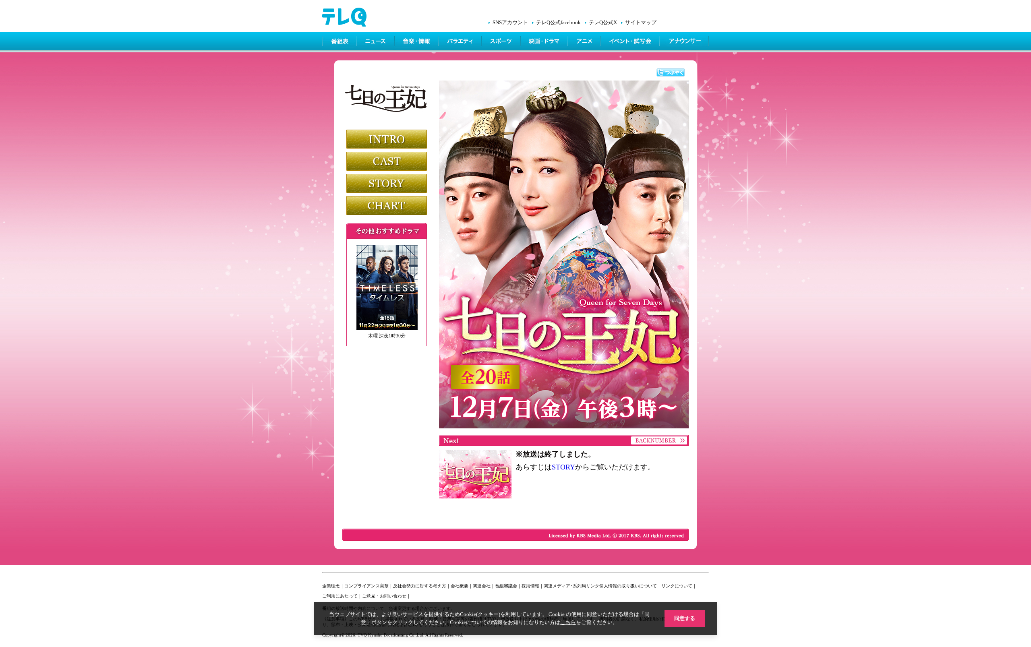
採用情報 (530, 585)
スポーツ (501, 42)
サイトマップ (640, 22)
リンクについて (676, 585)
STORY (386, 183)
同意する (684, 618)
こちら (568, 622)
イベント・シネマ (630, 42)
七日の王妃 (387, 94)
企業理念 (331, 585)
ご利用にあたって (340, 595)
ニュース (376, 42)
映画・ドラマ (545, 42)
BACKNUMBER (658, 440)
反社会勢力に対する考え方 (419, 585)
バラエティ (460, 42)
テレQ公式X (603, 22)
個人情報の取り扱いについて (628, 585)
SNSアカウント (510, 22)
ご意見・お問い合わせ (384, 595)
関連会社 (482, 585)
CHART (386, 205)
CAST (386, 161)
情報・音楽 (417, 42)
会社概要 (459, 585)
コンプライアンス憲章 (366, 585)
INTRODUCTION (386, 139)
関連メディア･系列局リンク (571, 585)
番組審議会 (506, 585)
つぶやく (670, 72)
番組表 (340, 42)
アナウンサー (684, 42)
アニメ (585, 42)
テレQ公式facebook (558, 22)
